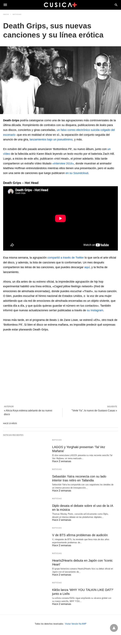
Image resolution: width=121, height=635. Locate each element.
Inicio (6, 14)
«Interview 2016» (63, 163)
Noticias (17, 14)
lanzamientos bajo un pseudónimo (51, 139)
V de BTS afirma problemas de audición (80, 535)
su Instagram (95, 310)
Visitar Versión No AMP (75, 624)
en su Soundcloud (77, 173)
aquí (87, 267)
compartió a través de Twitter (65, 257)
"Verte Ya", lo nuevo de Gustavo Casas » (94, 410)
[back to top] (114, 628)
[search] (116, 5)
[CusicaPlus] (60, 4)
